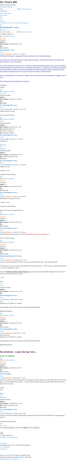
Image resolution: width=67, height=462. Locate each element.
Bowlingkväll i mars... (10, 27)
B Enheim (3, 38)
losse (1, 285)
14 (5, 97)
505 (6, 42)
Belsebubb (3, 149)
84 (5, 125)
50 (5, 153)
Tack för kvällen (5, 374)
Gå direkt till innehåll (6, 7)
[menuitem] (5, 13)
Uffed (1, 121)
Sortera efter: (18, 427)
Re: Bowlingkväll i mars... (9, 105)
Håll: (31, 427)
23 (5, 289)
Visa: (1, 427)
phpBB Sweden (18, 457)
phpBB (7, 455)
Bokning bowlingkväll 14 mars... (11, 256)
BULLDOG (3, 93)
